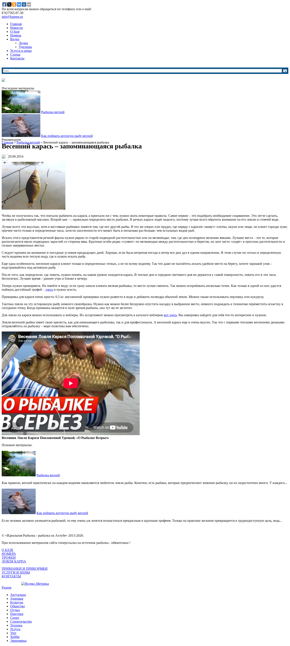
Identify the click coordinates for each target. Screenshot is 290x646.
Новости (16, 28)
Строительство (21, 621)
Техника (16, 625)
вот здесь (170, 315)
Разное (6, 587)
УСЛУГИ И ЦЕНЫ (16, 572)
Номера (15, 35)
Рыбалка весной (53, 112)
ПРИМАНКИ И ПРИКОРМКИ (25, 568)
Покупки (16, 614)
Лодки (23, 43)
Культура (16, 602)
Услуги (15, 629)
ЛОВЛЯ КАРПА (14, 561)
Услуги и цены (21, 50)
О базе (15, 31)
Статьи (15, 54)
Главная (16, 24)
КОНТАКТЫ (11, 576)
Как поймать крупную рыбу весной (67, 136)
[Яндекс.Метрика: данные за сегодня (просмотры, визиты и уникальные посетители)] (35, 584)
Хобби (15, 637)
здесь (49, 289)
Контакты (17, 58)
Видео (14, 39)
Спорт (14, 617)
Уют (13, 633)
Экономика (18, 640)
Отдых (15, 610)
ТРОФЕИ (9, 557)
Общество (17, 606)
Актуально (18, 595)
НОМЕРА (9, 554)
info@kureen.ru (12, 16)
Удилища (25, 47)
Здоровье (16, 598)
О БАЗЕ (7, 550)
